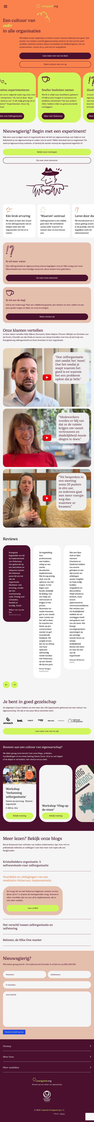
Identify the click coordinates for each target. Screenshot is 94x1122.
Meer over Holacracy (35, 116)
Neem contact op (47, 316)
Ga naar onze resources (47, 160)
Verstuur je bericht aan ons (14, 1032)
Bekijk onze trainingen (47, 152)
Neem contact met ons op (55, 64)
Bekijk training (19, 816)
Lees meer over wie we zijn (47, 731)
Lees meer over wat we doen (55, 56)
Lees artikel (33, 908)
